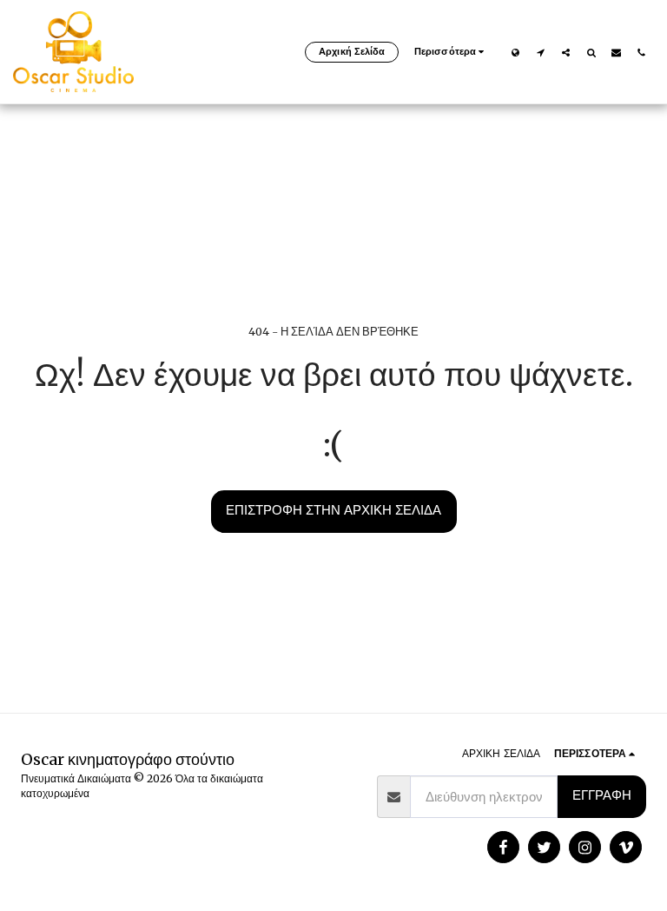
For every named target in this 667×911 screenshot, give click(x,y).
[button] (540, 52)
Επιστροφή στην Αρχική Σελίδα (333, 510)
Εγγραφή (601, 795)
